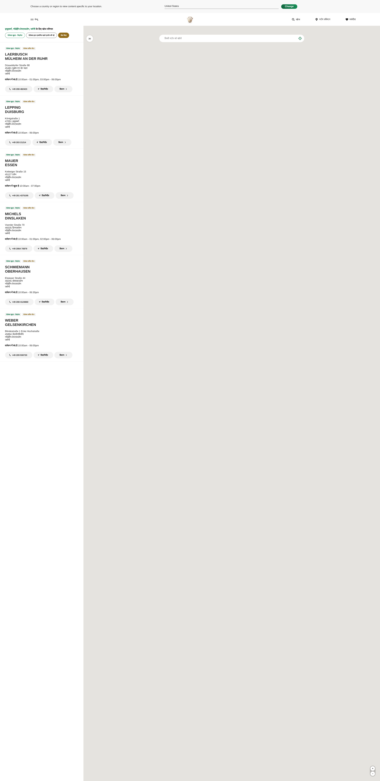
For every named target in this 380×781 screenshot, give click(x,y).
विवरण (62, 89)
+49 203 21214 (19, 142)
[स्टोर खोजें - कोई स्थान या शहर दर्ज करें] (292, 38)
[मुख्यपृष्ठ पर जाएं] (190, 19)
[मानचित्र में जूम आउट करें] (372, 773)
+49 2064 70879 (19, 248)
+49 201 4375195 (20, 195)
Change (289, 6)
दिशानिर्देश (44, 89)
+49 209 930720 (19, 355)
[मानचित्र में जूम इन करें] (372, 768)
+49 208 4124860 (20, 302)
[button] (294, 427)
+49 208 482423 (19, 89)
